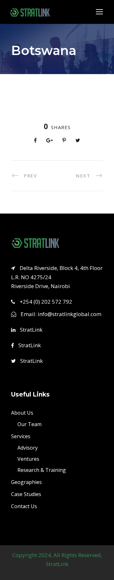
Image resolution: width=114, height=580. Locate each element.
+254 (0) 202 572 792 (46, 301)
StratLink (30, 329)
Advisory (27, 447)
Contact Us (24, 505)
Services (20, 435)
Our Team (29, 423)
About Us (22, 412)
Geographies (26, 481)
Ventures (28, 458)
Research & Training (41, 469)
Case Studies (26, 493)
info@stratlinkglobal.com (69, 314)
